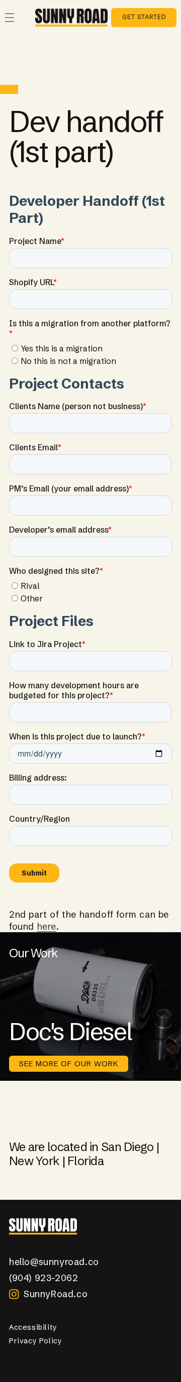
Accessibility (33, 1327)
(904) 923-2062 (43, 1278)
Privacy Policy (35, 1340)
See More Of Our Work (68, 1063)
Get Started (144, 17)
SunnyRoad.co (55, 1294)
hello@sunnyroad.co (54, 1262)
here (46, 926)
